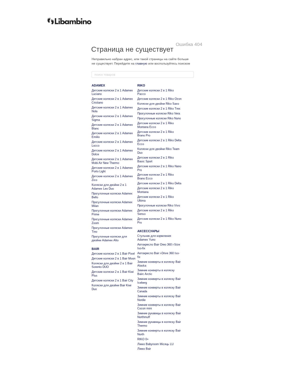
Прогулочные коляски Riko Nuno (159, 118)
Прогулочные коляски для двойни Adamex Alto (109, 238)
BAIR (95, 249)
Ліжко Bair (144, 348)
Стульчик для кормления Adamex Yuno (154, 237)
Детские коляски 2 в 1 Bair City (112, 280)
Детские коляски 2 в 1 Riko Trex (158, 108)
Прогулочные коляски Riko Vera (158, 113)
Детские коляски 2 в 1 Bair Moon (113, 258)
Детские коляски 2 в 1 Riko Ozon (159, 98)
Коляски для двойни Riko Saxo (158, 103)
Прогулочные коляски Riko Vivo (158, 205)
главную (141, 63)
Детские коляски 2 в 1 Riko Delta (159, 183)
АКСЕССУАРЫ (148, 231)
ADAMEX (98, 85)
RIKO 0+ (143, 339)
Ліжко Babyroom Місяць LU (155, 344)
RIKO (141, 85)
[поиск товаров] (190, 74)
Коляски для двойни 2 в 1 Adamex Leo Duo (109, 186)
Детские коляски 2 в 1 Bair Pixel (113, 253)
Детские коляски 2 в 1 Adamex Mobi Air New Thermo (112, 161)
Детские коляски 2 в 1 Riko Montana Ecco (155, 125)
